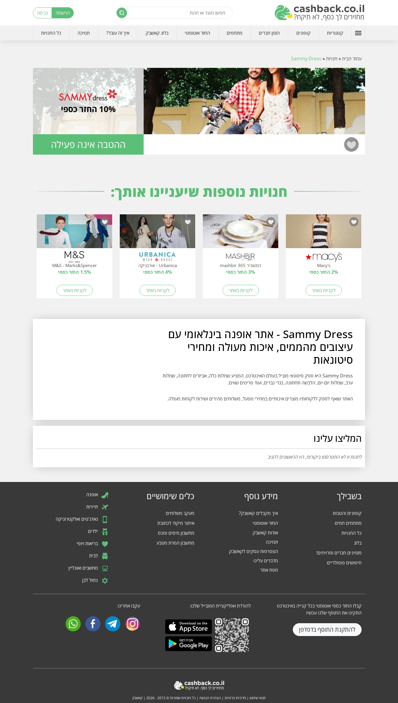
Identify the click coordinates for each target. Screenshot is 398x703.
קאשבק (137, 697)
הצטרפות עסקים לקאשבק (253, 551)
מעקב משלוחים (180, 513)
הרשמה (63, 13)
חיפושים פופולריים (344, 562)
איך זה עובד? (117, 33)
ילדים (93, 531)
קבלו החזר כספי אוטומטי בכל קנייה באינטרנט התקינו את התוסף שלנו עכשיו (319, 609)
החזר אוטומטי (197, 33)
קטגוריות (335, 33)
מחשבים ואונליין (83, 568)
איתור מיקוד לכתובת (175, 523)
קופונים (303, 33)
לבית (94, 555)
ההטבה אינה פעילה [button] (88, 144)
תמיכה (84, 33)
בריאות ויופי (88, 543)
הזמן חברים (269, 33)
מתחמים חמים (348, 523)
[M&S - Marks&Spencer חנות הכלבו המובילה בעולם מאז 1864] (74, 234)
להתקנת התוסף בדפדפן (327, 629)
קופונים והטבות (347, 513)
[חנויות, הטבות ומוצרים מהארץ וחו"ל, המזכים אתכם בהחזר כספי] (320, 13)
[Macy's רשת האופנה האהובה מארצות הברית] (323, 234)
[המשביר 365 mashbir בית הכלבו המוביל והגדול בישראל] (240, 234)
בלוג (358, 543)
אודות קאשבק (265, 532)
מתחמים (234, 33)
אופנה (92, 494)
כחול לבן (90, 580)
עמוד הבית (352, 58)
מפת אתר (269, 570)
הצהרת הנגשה (210, 697)
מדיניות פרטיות (235, 697)
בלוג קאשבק (157, 33)
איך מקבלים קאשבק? (258, 513)
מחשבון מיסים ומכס (176, 533)
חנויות (331, 58)
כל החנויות (51, 33)
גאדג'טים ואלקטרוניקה (77, 519)
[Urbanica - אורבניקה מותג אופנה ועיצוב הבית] (157, 234)
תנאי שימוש (258, 697)
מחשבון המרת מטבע (175, 543)
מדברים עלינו (265, 560)
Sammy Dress (306, 58)
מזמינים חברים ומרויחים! (339, 553)
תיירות (92, 507)
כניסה (42, 13)
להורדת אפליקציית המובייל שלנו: (220, 606)
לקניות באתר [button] (324, 290)
